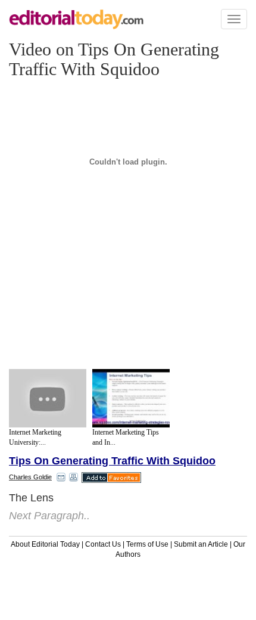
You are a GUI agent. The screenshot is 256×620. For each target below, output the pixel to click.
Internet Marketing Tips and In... (125, 437)
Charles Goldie (30, 476)
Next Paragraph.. (49, 516)
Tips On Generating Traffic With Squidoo (112, 461)
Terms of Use (147, 544)
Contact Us (103, 544)
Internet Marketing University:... (35, 437)
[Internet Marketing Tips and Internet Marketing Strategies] (131, 398)
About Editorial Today (45, 544)
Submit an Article (201, 544)
